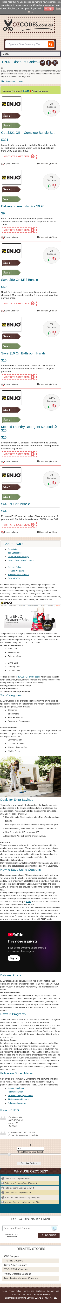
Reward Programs (16, 571)
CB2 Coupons (11, 1256)
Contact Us (40, 1291)
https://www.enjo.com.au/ (12, 81)
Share (54, 164)
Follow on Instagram (17, 1103)
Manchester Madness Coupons (21, 1278)
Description (13, 549)
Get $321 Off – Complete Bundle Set (27, 132)
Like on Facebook (16, 1088)
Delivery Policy (14, 567)
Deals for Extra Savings (18, 556)
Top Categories (14, 553)
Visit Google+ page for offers (20, 1095)
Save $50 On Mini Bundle (19, 280)
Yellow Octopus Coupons (17, 1273)
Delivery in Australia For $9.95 (22, 206)
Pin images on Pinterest (18, 1099)
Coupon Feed (53, 1291)
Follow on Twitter (15, 1092)
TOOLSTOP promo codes (29, 677)
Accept (48, 8)
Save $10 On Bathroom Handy (23, 353)
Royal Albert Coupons (15, 1265)
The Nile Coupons (13, 1260)
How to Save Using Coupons (21, 560)
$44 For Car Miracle (15, 504)
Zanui (28, 901)
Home (4, 1291)
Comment (43, 164)
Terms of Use (28, 1291)
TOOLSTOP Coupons (16, 1269)
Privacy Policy (15, 1291)
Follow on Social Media (18, 574)
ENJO (26, 91)
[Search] (51, 44)
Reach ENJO (14, 578)
